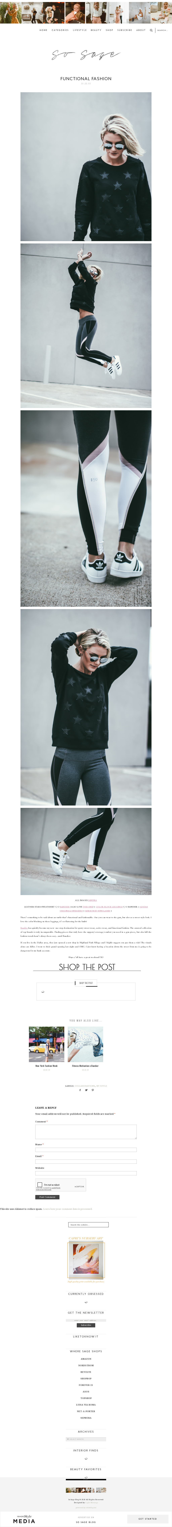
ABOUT (141, 30)
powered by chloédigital (86, 1508)
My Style (101, 1086)
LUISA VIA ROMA (86, 1405)
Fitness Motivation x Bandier (85, 1065)
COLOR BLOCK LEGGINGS (109, 907)
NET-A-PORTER (86, 1411)
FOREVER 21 (86, 1385)
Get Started (148, 1519)
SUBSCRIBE (124, 30)
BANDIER (65, 907)
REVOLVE (86, 1372)
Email (39, 1156)
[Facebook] (79, 1090)
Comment (41, 1121)
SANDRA (92, 900)
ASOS (86, 1392)
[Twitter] (86, 1090)
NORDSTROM (86, 1365)
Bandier (24, 928)
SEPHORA (86, 1418)
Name (39, 1144)
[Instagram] (19, 21)
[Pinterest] (92, 1090)
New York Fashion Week (47, 1065)
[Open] (11, 13)
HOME (44, 30)
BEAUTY (96, 30)
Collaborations (85, 1086)
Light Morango (91, 1502)
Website (39, 1168)
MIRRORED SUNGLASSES (97, 911)
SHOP (109, 30)
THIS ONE (88, 907)
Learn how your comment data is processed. (68, 1209)
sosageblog (10, 5)
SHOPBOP (86, 1378)
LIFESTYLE (80, 30)
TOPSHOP (86, 1398)
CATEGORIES (60, 30)
